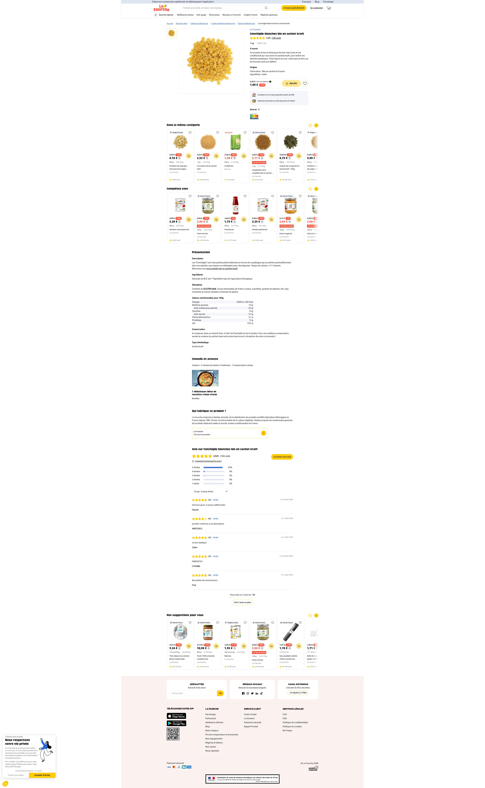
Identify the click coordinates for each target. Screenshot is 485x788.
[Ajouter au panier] (188, 156)
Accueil (170, 24)
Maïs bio (227, 656)
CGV (285, 714)
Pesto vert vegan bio (315, 234)
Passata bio (229, 230)
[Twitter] (252, 693)
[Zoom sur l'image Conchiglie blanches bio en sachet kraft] (211, 61)
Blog (317, 2)
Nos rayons (210, 747)
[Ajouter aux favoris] (190, 132)
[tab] (171, 33)
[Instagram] (248, 693)
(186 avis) (276, 38)
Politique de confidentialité (295, 723)
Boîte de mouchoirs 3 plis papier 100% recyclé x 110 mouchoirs (317, 658)
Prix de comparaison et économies (221, 735)
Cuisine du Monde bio (199, 24)
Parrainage (328, 2)
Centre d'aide (250, 714)
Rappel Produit (251, 727)
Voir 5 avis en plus (242, 602)
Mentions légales (293, 709)
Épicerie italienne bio (246, 24)
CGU (285, 718)
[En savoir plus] (259, 109)
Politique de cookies (292, 727)
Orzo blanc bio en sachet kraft (207, 167)
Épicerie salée (181, 24)
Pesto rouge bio (286, 234)
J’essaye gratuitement (293, 8)
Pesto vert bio (202, 234)
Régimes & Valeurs (214, 743)
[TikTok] (261, 693)
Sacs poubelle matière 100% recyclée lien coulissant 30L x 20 (288, 658)
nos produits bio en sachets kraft (222, 269)
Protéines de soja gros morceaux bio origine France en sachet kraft (178, 168)
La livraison (249, 718)
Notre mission (211, 731)
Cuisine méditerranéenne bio (223, 24)
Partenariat (210, 718)
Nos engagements (213, 739)
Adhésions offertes (214, 723)
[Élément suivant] (316, 125)
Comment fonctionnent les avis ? (208, 461)
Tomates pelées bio (259, 230)
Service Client (252, 709)
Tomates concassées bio (179, 230)
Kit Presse (287, 731)
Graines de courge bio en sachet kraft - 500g (289, 167)
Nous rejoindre (212, 751)
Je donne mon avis (282, 457)
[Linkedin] (257, 693)
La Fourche (255, 30)
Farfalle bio (228, 166)
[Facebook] (243, 693)
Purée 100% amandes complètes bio (206, 657)
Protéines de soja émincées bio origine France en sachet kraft (318, 168)
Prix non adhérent (263, 82)
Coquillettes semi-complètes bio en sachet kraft (262, 172)
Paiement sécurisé (252, 723)
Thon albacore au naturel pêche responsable (179, 657)
